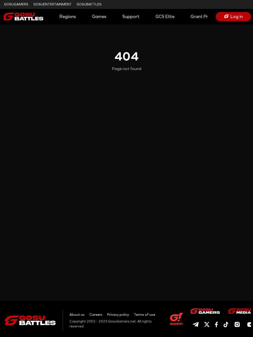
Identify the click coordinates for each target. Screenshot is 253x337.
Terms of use (144, 315)
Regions (68, 16)
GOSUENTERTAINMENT (52, 4)
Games (99, 16)
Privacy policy (118, 315)
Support (130, 16)
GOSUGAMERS (16, 4)
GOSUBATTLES (89, 4)
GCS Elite (164, 16)
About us (76, 315)
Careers (95, 315)
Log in (237, 16)
